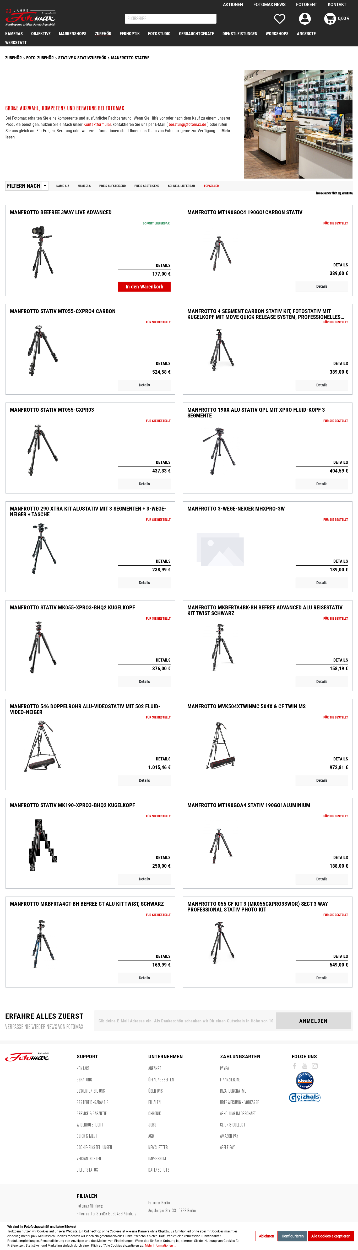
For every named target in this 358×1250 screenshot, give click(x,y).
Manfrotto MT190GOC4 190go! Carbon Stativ (244, 213)
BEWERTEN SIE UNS (91, 1091)
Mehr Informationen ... (160, 1245)
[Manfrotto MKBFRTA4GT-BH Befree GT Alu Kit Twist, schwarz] (42, 944)
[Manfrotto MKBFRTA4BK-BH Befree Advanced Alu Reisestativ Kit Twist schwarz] (220, 647)
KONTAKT (337, 4)
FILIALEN (154, 1102)
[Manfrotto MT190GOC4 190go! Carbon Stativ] (220, 252)
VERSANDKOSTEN (89, 1158)
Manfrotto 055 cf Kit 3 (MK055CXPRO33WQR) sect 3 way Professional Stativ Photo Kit (257, 907)
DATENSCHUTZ (159, 1170)
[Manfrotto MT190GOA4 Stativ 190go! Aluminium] (220, 845)
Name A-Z (62, 186)
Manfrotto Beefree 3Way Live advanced (61, 213)
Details (321, 286)
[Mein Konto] (305, 18)
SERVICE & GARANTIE (92, 1113)
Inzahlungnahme (233, 1091)
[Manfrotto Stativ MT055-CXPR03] (42, 449)
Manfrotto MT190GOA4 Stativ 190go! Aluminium (248, 805)
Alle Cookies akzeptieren (330, 1236)
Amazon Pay (229, 1136)
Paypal (225, 1068)
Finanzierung (230, 1079)
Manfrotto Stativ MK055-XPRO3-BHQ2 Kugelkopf (72, 608)
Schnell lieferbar (181, 186)
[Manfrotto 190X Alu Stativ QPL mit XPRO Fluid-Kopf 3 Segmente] (220, 449)
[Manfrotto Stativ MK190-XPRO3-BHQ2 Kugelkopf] (42, 845)
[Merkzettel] (279, 18)
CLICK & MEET (87, 1136)
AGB (151, 1136)
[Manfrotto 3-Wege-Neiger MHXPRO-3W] (220, 548)
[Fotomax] (38, 17)
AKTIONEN (233, 4)
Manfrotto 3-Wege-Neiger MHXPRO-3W (236, 509)
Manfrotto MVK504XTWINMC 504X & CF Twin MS (246, 707)
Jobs (152, 1125)
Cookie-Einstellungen (94, 1147)
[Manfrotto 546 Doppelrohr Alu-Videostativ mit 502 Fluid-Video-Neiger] (42, 746)
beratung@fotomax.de (187, 124)
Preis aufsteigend (112, 186)
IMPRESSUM (157, 1158)
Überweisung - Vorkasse (239, 1102)
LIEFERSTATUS (87, 1170)
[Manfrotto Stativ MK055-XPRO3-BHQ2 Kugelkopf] (42, 647)
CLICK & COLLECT (233, 1125)
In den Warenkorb (144, 286)
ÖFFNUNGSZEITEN (161, 1079)
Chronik (154, 1113)
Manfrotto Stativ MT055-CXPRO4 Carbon (63, 311)
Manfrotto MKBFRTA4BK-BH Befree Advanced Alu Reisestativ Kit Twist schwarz (265, 610)
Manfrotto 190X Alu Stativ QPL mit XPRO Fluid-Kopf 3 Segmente (256, 413)
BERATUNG (84, 1079)
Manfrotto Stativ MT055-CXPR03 (52, 410)
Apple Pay (227, 1147)
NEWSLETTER (158, 1147)
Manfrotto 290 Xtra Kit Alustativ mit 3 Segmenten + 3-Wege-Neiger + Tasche (88, 511)
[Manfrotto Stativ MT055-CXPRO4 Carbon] (42, 351)
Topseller (211, 186)
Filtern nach (23, 186)
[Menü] (45, 186)
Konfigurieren (293, 1236)
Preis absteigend (146, 186)
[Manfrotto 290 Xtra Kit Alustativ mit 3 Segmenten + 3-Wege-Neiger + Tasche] (42, 548)
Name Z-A (84, 186)
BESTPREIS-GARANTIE (92, 1102)
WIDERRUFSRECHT (90, 1125)
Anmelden (313, 1021)
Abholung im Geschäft (238, 1113)
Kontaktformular (97, 124)
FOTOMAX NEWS (269, 4)
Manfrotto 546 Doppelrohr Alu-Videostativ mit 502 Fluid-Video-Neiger (85, 709)
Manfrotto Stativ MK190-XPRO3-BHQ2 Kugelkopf (72, 805)
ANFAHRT (154, 1068)
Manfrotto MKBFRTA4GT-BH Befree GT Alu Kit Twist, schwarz (87, 904)
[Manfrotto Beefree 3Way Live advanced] (42, 252)
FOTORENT (306, 4)
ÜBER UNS (155, 1091)
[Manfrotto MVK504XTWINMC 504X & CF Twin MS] (220, 746)
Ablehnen (266, 1236)
